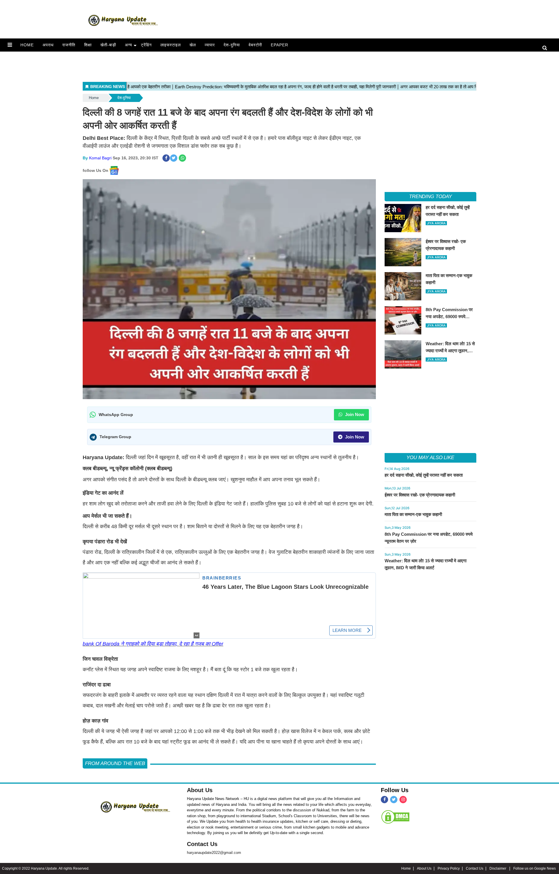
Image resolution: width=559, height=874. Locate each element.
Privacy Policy (449, 868)
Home (27, 45)
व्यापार (210, 45)
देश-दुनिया (232, 45)
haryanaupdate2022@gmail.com (214, 852)
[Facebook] (384, 799)
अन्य (128, 45)
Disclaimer (498, 868)
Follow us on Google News (534, 868)
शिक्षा (88, 45)
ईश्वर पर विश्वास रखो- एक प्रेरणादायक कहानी (420, 494)
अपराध (48, 45)
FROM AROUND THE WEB (115, 763)
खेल (193, 45)
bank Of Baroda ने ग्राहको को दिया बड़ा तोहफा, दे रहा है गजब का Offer (153, 644)
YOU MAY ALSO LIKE (430, 457)
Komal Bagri (100, 158)
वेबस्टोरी (255, 45)
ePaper (279, 45)
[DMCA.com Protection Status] (395, 817)
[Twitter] (393, 799)
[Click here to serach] (546, 48)
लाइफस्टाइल (170, 45)
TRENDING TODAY (430, 196)
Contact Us (202, 844)
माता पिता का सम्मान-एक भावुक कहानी (413, 514)
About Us (200, 790)
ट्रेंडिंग (146, 45)
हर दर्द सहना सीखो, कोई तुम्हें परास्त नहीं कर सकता (424, 475)
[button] (10, 45)
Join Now (354, 414)
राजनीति (68, 45)
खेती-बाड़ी (108, 45)
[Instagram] (403, 799)
